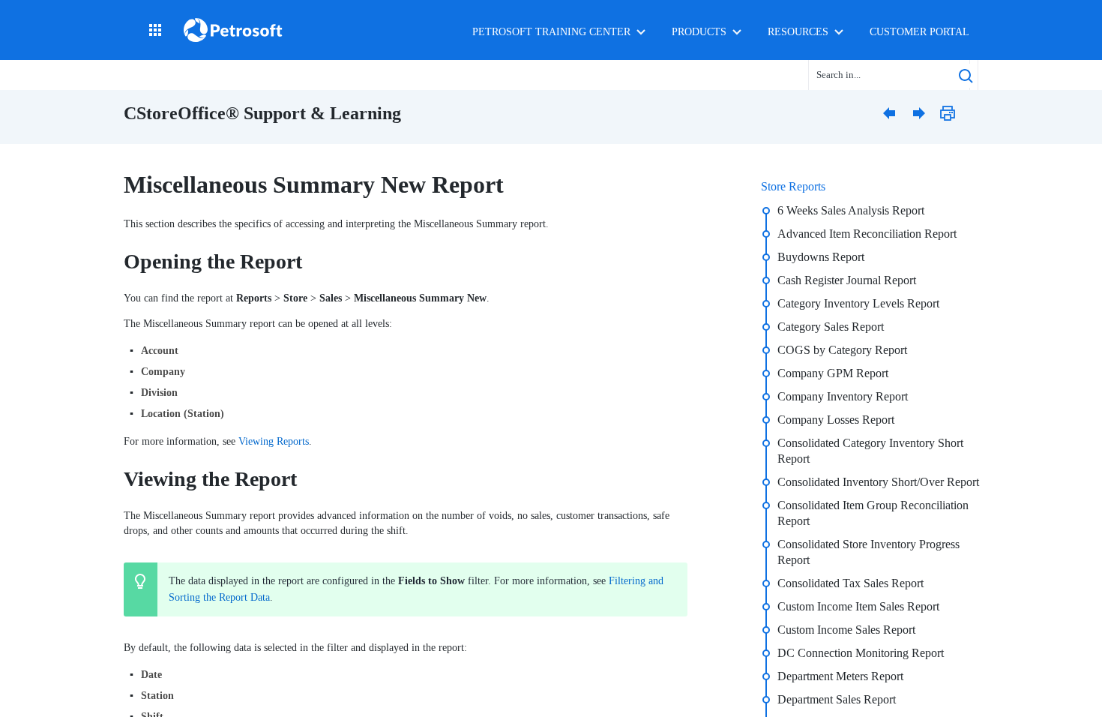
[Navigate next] (922, 112)
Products (699, 32)
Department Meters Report (840, 676)
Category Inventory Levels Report (858, 303)
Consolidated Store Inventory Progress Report (868, 552)
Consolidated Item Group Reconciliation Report (873, 513)
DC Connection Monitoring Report (860, 652)
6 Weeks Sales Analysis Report (850, 210)
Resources (798, 32)
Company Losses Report (835, 419)
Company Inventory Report (842, 396)
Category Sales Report (830, 326)
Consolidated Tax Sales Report (850, 583)
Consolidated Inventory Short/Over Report (878, 482)
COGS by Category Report (842, 350)
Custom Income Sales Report (846, 629)
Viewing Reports (273, 441)
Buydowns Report (820, 256)
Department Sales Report (836, 699)
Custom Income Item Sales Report (858, 606)
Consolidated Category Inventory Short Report (870, 450)
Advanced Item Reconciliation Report (867, 233)
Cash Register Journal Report (846, 280)
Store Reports (793, 186)
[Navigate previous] (892, 112)
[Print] (952, 112)
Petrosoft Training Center (551, 32)
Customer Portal (919, 32)
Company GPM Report (832, 373)
